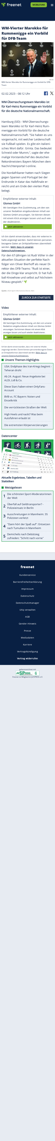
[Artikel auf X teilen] (51, 93)
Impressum (27, 588)
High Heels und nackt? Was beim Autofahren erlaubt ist (23, 416)
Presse (27, 630)
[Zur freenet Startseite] (11, 4)
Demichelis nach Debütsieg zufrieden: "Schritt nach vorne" (25, 536)
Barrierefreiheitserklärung (27, 581)
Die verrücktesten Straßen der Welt (25, 407)
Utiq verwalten (28, 609)
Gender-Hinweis (27, 623)
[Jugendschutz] (27, 673)
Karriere (27, 644)
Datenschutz (27, 595)
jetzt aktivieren (15, 226)
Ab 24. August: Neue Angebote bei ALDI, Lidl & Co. (24, 378)
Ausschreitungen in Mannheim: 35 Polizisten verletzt (27, 516)
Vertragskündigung (27, 651)
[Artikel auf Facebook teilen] (46, 93)
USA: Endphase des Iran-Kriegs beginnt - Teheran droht (27, 368)
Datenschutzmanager (27, 602)
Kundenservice (27, 575)
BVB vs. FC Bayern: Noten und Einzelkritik (22, 398)
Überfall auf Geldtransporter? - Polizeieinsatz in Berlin (25, 506)
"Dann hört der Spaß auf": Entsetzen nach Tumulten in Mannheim (28, 526)
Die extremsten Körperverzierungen (26, 425)
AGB (27, 616)
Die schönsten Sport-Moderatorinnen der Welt (29, 496)
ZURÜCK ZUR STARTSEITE (36, 297)
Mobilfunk (39, 4)
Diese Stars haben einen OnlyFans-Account (24, 388)
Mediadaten (27, 637)
